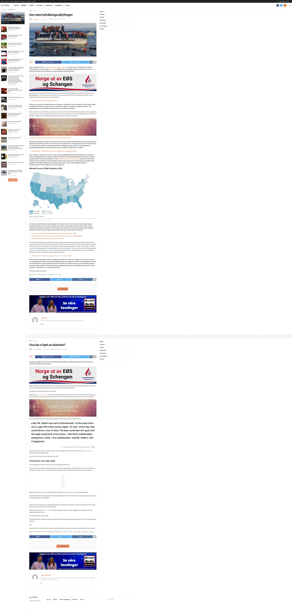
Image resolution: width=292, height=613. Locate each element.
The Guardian (46, 510)
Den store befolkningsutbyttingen (11, 20)
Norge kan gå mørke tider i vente (15, 97)
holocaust (65, 531)
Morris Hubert (77, 531)
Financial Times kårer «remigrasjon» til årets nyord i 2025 (15, 90)
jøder (71, 531)
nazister (92, 531)
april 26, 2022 (44, 19)
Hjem (30, 10)
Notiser (2, 1)
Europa (34, 274)
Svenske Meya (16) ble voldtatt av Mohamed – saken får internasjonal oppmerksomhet (16, 147)
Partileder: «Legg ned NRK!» (14, 121)
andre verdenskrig (37, 531)
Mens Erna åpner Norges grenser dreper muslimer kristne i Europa (51, 138)
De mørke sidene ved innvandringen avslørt (44, 100)
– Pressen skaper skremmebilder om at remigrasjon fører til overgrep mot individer (16, 69)
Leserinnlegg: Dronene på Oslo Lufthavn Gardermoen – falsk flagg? (15, 172)
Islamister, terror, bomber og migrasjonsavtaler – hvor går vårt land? (52, 256)
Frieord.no (36, 19)
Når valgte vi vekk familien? (14, 137)
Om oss (82, 599)
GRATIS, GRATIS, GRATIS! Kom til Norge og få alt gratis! (47, 238)
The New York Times (42, 394)
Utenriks (11, 1)
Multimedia (16, 1)
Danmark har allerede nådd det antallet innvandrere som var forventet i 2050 (54, 233)
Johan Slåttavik (37, 349)
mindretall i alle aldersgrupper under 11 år (56, 67)
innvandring (51, 274)
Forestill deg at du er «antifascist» (16, 162)
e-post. (56, 579)
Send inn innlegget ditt (64, 599)
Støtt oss (55, 599)
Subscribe (64, 289)
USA (60, 274)
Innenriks (7, 1)
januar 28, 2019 (47, 349)
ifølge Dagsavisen (88, 451)
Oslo (93, 69)
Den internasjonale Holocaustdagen (52, 531)
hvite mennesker (42, 274)
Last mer (12, 179)
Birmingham (53, 69)
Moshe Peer (85, 531)
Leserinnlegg (28, 1)
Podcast (34, 1)
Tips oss (49, 599)
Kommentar (22, 1)
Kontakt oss (75, 599)
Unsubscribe (64, 546)
